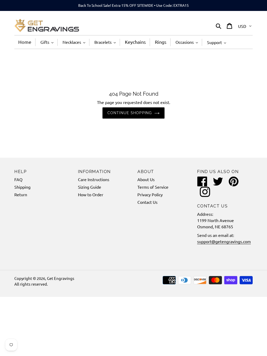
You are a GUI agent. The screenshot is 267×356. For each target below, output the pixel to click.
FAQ (18, 179)
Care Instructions (93, 179)
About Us (146, 179)
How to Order (90, 194)
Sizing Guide (89, 186)
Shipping (22, 186)
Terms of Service (152, 186)
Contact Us (147, 202)
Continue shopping (129, 113)
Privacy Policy (150, 194)
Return (20, 194)
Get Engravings (60, 278)
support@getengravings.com (224, 241)
